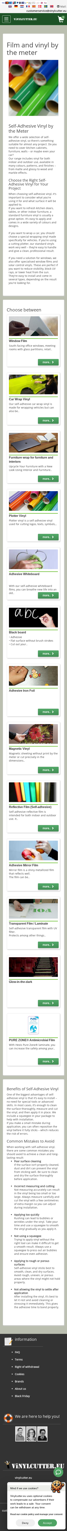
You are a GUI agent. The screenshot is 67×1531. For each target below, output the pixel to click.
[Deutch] (16, 6)
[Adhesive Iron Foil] (33, 675)
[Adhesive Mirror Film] (33, 850)
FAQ (17, 1352)
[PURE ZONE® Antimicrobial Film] (33, 1025)
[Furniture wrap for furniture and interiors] (33, 442)
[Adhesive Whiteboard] (33, 559)
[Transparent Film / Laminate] (33, 908)
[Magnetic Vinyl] (33, 734)
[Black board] (33, 617)
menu (6, 21)
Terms (19, 1359)
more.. (47, 362)
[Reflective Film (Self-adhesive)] (33, 792)
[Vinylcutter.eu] (25, 19)
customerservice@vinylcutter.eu (46, 11)
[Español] (33, 6)
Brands (19, 1381)
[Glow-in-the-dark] (33, 966)
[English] (10, 6)
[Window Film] (33, 326)
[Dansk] (39, 6)
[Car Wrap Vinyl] (33, 384)
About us (20, 1388)
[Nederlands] (22, 6)
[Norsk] (51, 6)
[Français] (28, 6)
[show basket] (61, 19)
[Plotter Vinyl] (33, 500)
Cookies (19, 1374)
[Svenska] (45, 6)
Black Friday (22, 1396)
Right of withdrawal (27, 1367)
